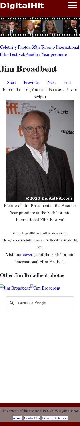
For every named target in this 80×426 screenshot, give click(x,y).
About (17, 418)
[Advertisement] (40, 27)
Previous (32, 82)
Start (11, 82)
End (67, 82)
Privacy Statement (55, 418)
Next (51, 82)
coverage (31, 254)
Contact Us (32, 418)
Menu (72, 6)
